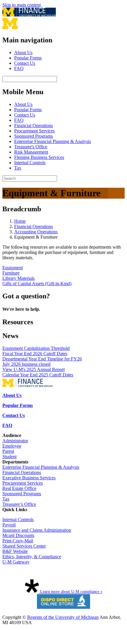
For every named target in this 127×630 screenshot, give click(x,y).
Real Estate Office (19, 488)
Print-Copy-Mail (17, 540)
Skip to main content (21, 4)
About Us (23, 52)
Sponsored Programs (33, 136)
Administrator (15, 440)
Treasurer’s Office (19, 504)
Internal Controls (29, 162)
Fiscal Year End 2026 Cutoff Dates (34, 353)
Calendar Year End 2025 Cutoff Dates (37, 374)
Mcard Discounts (18, 535)
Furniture (10, 272)
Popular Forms (28, 57)
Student (9, 456)
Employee (11, 445)
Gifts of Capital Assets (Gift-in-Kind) (36, 283)
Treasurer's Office (30, 146)
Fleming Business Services (39, 157)
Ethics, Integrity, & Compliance (31, 556)
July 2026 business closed (26, 364)
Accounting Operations (36, 231)
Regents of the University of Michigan (63, 617)
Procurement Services (34, 130)
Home (20, 221)
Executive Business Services (29, 477)
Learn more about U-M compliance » (70, 591)
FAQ (19, 68)
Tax (17, 167)
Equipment (12, 267)
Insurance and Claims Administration (36, 530)
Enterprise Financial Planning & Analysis (52, 141)
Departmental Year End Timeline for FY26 (42, 358)
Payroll (9, 524)
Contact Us (24, 63)
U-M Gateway (16, 561)
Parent (8, 451)
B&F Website (15, 551)
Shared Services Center (24, 545)
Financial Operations (33, 125)
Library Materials (18, 278)
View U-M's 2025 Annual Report (33, 369)
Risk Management (31, 151)
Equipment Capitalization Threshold (36, 348)
